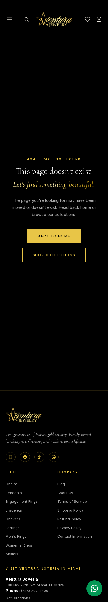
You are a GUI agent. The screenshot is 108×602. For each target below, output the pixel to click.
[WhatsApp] (54, 457)
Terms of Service (72, 501)
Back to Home (54, 236)
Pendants (14, 493)
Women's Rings (19, 545)
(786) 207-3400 (34, 590)
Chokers (13, 519)
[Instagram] (11, 457)
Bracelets (14, 510)
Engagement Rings (22, 501)
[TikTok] (39, 457)
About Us (65, 493)
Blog (61, 484)
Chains (12, 484)
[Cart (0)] (98, 19)
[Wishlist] (87, 19)
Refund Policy (69, 519)
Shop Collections (54, 255)
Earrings (13, 527)
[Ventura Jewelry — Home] (54, 19)
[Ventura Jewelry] (24, 415)
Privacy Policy (69, 527)
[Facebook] (25, 457)
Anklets (12, 554)
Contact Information (74, 536)
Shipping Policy (70, 510)
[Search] (26, 19)
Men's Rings (16, 536)
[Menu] (10, 19)
